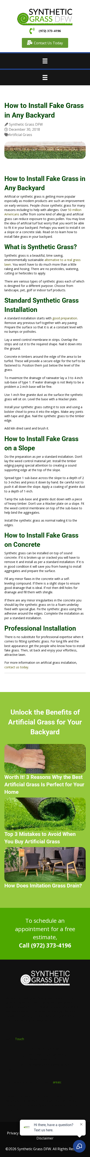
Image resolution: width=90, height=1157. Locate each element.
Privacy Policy (18, 1133)
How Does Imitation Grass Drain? (43, 886)
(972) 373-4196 (49, 31)
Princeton (75, 1101)
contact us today (16, 667)
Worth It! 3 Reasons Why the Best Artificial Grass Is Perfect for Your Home (44, 784)
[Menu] (45, 61)
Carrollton (15, 1105)
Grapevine (59, 1105)
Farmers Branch (37, 1105)
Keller (74, 1105)
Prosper (47, 1101)
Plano (58, 1096)
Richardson (30, 1101)
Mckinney (12, 1101)
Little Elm (12, 1110)
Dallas (10, 1096)
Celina (60, 1101)
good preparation (64, 318)
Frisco (70, 1096)
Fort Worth (25, 1096)
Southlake (44, 1096)
